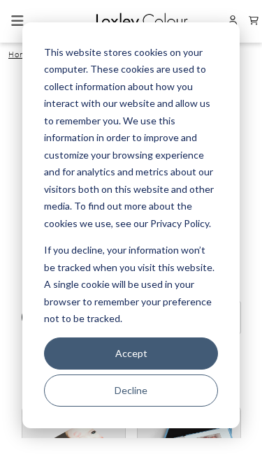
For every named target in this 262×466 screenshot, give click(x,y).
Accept (131, 353)
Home (20, 54)
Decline (131, 390)
